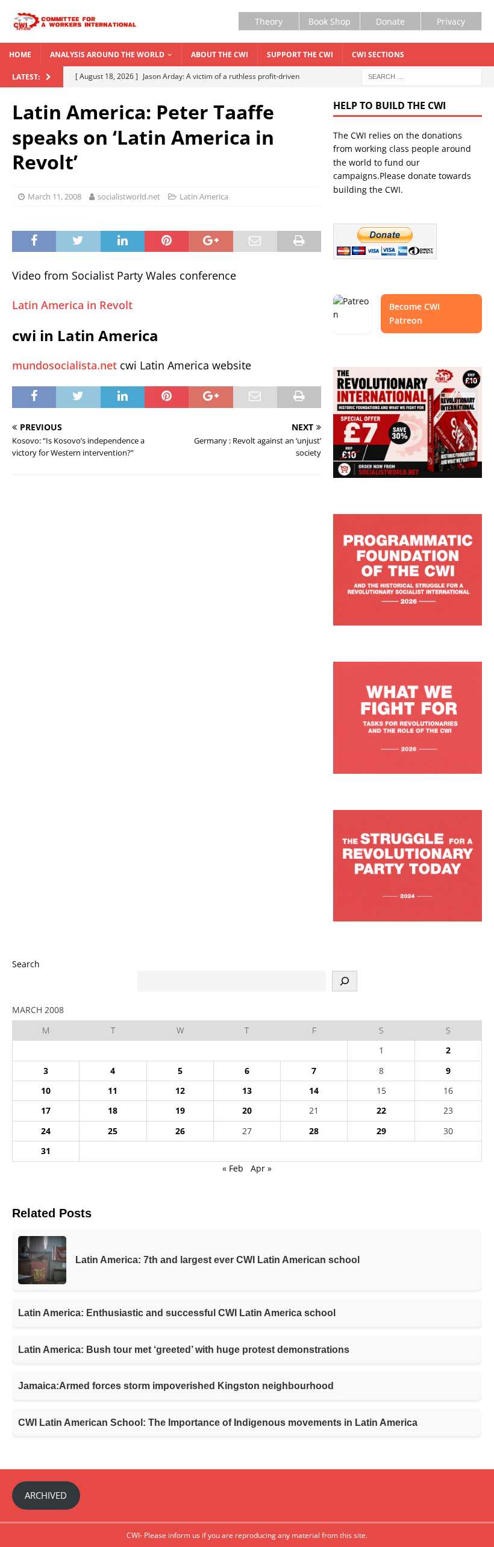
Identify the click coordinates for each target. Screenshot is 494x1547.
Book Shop (329, 21)
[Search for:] (421, 76)
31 (46, 1150)
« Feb (232, 1168)
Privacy (451, 21)
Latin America (204, 196)
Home (20, 54)
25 (112, 1131)
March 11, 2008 (54, 196)
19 (180, 1110)
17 (46, 1110)
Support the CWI (300, 54)
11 (112, 1090)
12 (180, 1090)
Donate (390, 21)
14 (314, 1090)
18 (112, 1110)
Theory (269, 21)
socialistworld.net (129, 196)
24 (46, 1131)
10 (46, 1090)
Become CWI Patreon (414, 313)
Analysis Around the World (107, 54)
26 (180, 1131)
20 (247, 1110)
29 (381, 1131)
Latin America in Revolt (72, 305)
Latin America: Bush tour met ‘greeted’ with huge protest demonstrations (183, 1350)
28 (314, 1131)
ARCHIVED (46, 1495)
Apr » (261, 1168)
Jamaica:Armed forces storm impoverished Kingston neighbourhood (176, 1386)
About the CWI (219, 54)
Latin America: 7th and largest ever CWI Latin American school (217, 1260)
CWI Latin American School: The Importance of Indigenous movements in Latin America (217, 1422)
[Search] (344, 981)
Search (26, 964)
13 (247, 1090)
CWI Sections (378, 54)
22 (381, 1110)
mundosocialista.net (64, 365)
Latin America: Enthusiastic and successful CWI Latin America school (177, 1313)
